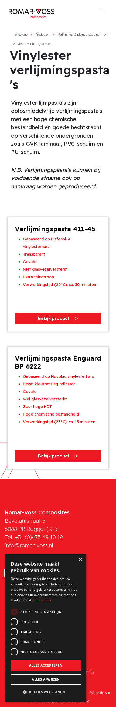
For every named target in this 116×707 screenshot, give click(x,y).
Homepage (20, 34)
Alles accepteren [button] (45, 665)
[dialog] (45, 628)
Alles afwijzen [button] (46, 679)
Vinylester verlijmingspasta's (31, 44)
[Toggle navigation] (103, 11)
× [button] (80, 560)
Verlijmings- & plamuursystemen (79, 34)
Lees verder (42, 600)
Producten (43, 34)
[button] (46, 692)
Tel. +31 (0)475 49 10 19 (34, 537)
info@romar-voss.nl (29, 545)
